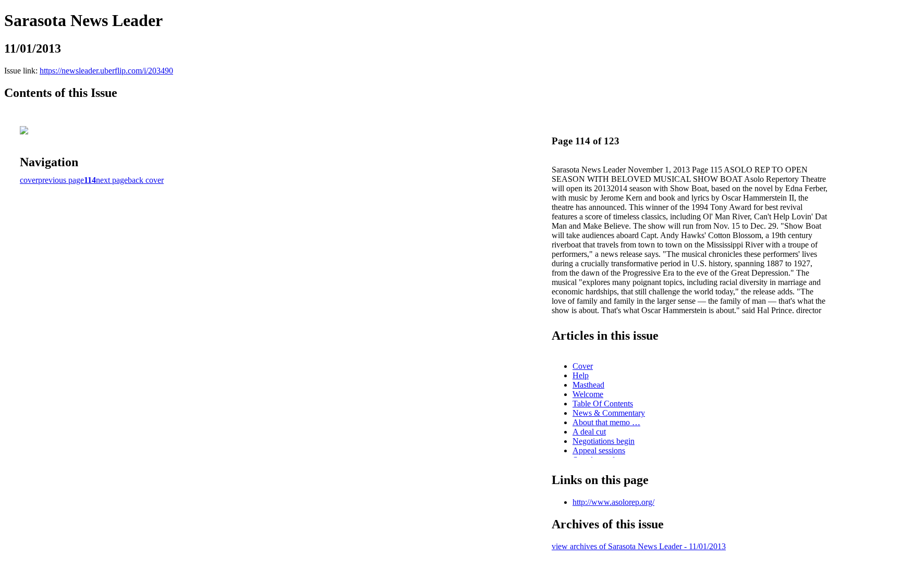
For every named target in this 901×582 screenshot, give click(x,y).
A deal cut (589, 431)
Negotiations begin (604, 441)
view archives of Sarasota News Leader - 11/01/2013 (639, 546)
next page (112, 180)
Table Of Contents (603, 403)
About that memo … (606, 422)
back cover (146, 180)
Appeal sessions (599, 450)
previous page (61, 180)
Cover (583, 366)
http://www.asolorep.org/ (613, 502)
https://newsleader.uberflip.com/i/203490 (106, 70)
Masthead (588, 384)
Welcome (588, 394)
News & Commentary (609, 412)
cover (29, 180)
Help (581, 375)
